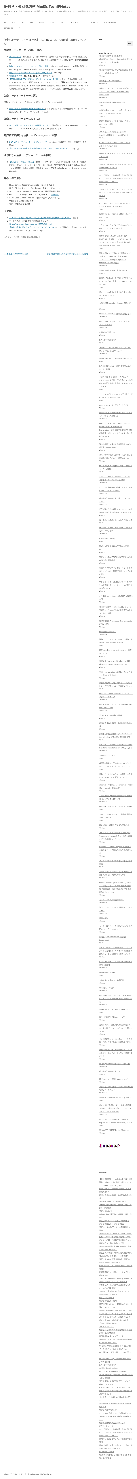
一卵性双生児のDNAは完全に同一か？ (114, 270)
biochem (94, 22)
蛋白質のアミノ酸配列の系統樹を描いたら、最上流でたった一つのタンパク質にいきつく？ (115, 1028)
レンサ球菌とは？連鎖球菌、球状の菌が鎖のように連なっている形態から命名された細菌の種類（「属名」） (115, 178)
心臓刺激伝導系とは (107, 332)
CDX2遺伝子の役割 (106, 988)
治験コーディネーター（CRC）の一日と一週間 (28, 66)
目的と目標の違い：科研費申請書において (115, 358)
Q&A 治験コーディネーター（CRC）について (28, 142)
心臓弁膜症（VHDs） (107, 538)
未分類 (16, 237)
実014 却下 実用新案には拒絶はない (114, 1130)
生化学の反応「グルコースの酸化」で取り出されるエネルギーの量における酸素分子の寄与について (115, 1390)
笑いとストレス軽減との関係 (110, 715)
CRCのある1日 (15, 56)
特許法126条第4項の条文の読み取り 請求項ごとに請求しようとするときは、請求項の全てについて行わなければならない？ (116, 1313)
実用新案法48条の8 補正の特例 (111, 1336)
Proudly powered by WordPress (40, 1474)
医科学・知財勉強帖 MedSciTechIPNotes (37, 6)
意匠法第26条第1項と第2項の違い (112, 1201)
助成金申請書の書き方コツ (109, 1071)
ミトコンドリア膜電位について (111, 900)
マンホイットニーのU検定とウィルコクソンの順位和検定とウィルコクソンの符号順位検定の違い (115, 585)
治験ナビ (55, 194)
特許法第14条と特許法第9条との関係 (113, 1320)
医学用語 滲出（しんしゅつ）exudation (115, 806)
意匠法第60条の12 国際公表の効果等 (114, 1220)
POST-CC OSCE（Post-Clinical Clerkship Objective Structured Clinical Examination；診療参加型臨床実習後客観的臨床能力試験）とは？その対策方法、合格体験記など (115, 429)
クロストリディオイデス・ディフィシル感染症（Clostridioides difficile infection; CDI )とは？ (115, 192)
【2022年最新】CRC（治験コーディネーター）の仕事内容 (33, 79)
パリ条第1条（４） (106, 1326)
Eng (22, 22)
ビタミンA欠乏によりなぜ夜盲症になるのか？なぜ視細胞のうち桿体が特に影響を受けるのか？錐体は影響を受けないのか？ (115, 950)
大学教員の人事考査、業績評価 (111, 980)
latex (41, 22)
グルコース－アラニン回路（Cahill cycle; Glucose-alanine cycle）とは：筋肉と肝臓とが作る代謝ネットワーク (115, 835)
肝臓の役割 (103, 918)
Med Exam (8, 28)
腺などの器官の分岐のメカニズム (112, 1017)
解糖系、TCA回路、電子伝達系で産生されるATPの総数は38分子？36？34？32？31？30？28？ (116, 281)
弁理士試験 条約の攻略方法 (110, 1368)
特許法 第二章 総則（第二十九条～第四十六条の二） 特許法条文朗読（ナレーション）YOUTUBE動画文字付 (115, 1108)
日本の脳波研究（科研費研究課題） (113, 102)
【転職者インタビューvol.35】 (22, 161)
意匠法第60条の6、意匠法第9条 (111, 1224)
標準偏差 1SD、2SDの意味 (110, 81)
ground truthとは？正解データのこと (114, 405)
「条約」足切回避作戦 (108, 1323)
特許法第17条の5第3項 (108, 1301)
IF (84, 22)
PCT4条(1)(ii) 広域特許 (107, 340)
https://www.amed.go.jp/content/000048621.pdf (30, 224)
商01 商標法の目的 (106, 1451)
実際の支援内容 (15, 76)
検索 (101, 39)
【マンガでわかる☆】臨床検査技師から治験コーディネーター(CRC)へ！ (39, 148)
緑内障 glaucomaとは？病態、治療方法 (114, 1063)
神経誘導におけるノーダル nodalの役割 (114, 1009)
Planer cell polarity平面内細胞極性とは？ (115, 314)
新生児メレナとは (106, 1426)
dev (13, 22)
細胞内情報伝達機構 (107, 972)
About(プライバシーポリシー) (15, 1474)
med (31, 22)
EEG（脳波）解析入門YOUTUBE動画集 (114, 825)
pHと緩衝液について (107, 631)
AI (5, 22)
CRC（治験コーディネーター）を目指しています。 (30, 125)
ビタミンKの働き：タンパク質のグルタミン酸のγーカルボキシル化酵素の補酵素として (115, 1416)
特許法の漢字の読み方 (108, 1410)
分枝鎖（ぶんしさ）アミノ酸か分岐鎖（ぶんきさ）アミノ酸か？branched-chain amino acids (115, 91)
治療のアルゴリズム (107, 755)
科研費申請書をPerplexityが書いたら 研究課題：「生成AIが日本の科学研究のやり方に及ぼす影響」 (115, 610)
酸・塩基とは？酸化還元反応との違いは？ (115, 520)
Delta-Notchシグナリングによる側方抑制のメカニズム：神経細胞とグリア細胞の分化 (115, 998)
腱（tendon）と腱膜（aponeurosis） (114, 1079)
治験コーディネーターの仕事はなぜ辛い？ (27, 108)
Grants (74, 22)
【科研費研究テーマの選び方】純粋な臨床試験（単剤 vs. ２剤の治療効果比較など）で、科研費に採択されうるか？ (115, 1182)
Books (52, 22)
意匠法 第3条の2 (105, 1211)
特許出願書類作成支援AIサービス (112, 1423)
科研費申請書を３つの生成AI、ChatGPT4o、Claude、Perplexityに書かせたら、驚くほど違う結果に (115, 59)
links (63, 22)
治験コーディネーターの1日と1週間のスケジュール (30, 72)
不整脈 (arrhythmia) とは (16, 253)
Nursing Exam (110, 22)
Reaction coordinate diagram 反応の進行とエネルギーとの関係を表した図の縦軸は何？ (115, 849)
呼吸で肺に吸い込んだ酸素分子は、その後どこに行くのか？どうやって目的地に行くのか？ (115, 1052)
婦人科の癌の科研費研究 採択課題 (112, 1371)
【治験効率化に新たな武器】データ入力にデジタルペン (32, 227)
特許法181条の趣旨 (106, 1297)
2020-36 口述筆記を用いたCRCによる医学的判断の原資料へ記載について (40, 217)
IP (19, 28)
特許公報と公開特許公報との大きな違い (115, 1097)
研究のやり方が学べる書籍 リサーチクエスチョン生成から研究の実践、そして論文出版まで (115, 571)
